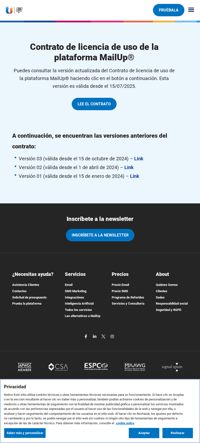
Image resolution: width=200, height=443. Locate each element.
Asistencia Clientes (25, 285)
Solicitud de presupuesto (29, 297)
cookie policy (124, 423)
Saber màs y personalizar (25, 433)
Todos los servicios (78, 310)
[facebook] (86, 336)
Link (138, 159)
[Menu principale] (189, 10)
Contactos (19, 291)
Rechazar (177, 433)
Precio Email (120, 285)
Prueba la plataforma (26, 303)
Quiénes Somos (167, 285)
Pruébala (169, 10)
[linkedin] (95, 336)
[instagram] (112, 336)
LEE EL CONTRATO (94, 104)
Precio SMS (120, 291)
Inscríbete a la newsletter (100, 235)
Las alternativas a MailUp (82, 316)
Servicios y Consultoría (128, 303)
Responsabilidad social (172, 303)
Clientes (161, 291)
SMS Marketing (75, 291)
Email (68, 285)
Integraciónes (74, 297)
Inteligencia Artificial (79, 303)
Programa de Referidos (128, 297)
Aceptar (144, 433)
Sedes (160, 297)
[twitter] (103, 336)
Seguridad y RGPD (168, 310)
